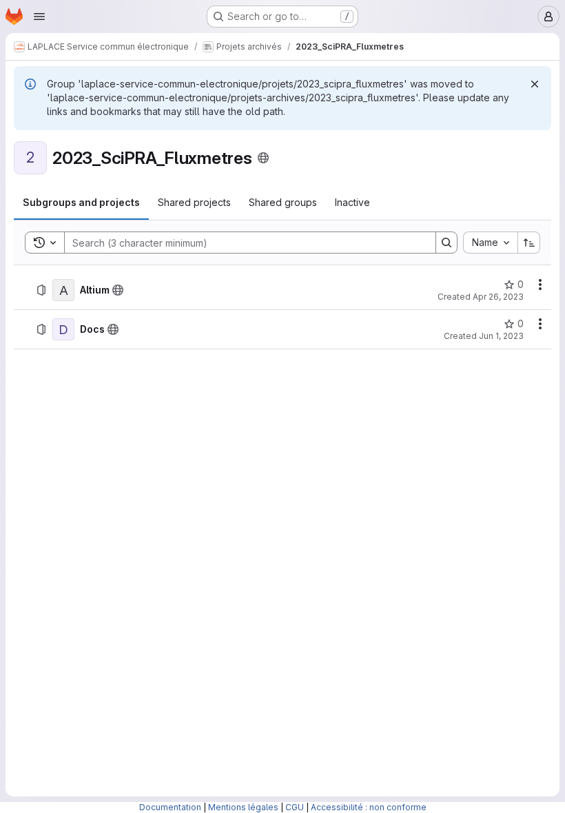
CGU (294, 807)
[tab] (81, 202)
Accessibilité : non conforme (369, 807)
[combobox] (490, 242)
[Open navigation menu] (39, 17)
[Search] (446, 242)
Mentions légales (243, 807)
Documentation (170, 807)
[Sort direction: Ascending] (529, 242)
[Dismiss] (534, 84)
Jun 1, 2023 (501, 336)
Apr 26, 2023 (498, 296)
